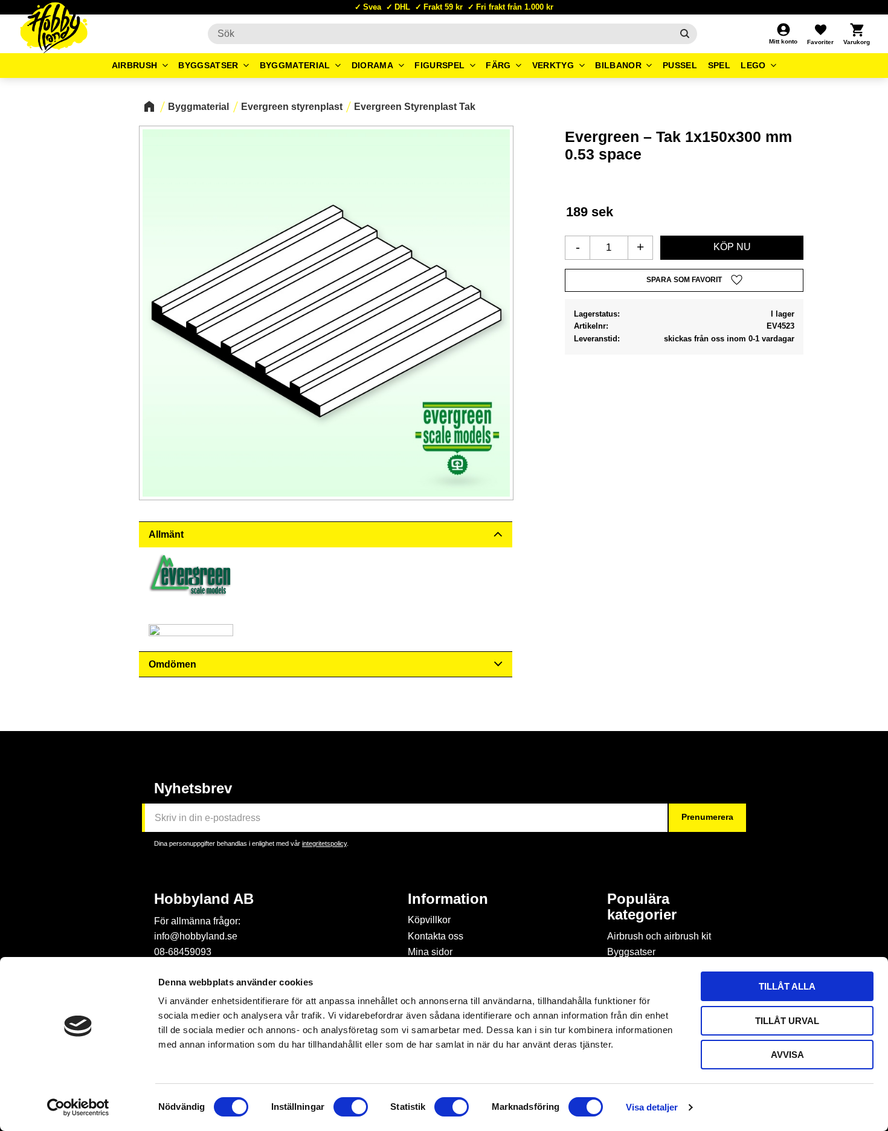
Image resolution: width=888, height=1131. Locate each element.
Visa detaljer (652, 1107)
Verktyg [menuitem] (553, 65)
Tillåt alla (787, 986)
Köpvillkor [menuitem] (429, 920)
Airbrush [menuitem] (135, 65)
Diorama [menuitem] (372, 65)
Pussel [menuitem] (680, 65)
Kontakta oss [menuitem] (435, 936)
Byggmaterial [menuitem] (295, 65)
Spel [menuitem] (719, 65)
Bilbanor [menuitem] (618, 65)
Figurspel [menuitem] (439, 65)
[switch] (350, 1106)
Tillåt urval (787, 1021)
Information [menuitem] (448, 899)
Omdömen (172, 664)
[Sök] (684, 34)
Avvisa (787, 1054)
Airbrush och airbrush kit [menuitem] (659, 936)
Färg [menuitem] (498, 65)
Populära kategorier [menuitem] (642, 907)
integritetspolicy (324, 843)
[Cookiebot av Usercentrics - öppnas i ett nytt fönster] (78, 1107)
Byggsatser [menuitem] (208, 65)
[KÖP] (731, 248)
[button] (820, 33)
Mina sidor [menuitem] (430, 952)
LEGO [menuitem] (753, 65)
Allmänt (166, 534)
